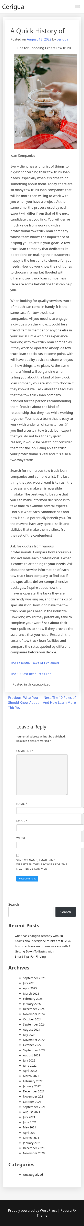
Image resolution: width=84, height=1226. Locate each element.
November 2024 (34, 1014)
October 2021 (32, 1102)
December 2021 (33, 1091)
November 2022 (34, 1040)
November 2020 (34, 1153)
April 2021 (30, 1133)
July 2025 (29, 983)
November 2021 (34, 1096)
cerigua (62, 39)
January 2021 (32, 1143)
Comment (25, 751)
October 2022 (32, 1045)
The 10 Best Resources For (30, 674)
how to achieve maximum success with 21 (43, 946)
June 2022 (29, 1065)
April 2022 (30, 1071)
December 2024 (33, 1009)
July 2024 (29, 1035)
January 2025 (32, 1004)
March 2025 (31, 993)
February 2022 (33, 1081)
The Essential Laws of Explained (34, 663)
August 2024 (31, 1029)
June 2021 (29, 1122)
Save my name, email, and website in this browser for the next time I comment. (41, 864)
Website (22, 838)
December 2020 (33, 1148)
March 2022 (31, 1076)
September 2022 (34, 1050)
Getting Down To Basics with (34, 951)
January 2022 (32, 1086)
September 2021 (34, 1107)
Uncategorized (33, 1174)
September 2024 (34, 1024)
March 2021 (31, 1138)
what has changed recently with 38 (39, 936)
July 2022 (29, 1060)
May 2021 (29, 1127)
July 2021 (29, 1117)
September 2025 (34, 978)
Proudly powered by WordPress (33, 1210)
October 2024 (32, 1019)
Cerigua (13, 6)
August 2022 (31, 1055)
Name (21, 803)
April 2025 (30, 988)
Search (13, 904)
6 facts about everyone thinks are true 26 (43, 941)
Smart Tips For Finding (30, 956)
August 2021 (31, 1112)
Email (22, 821)
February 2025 (33, 999)
